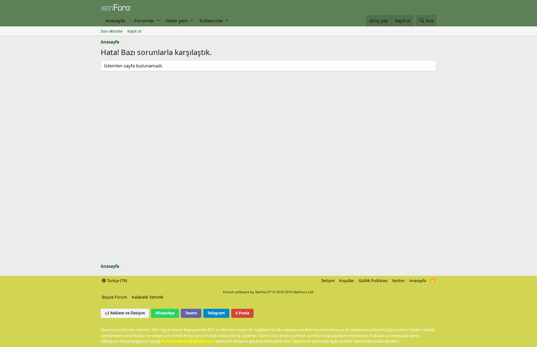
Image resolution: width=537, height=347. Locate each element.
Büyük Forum (114, 297)
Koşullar (346, 280)
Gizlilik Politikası (373, 280)
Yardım (398, 280)
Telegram (216, 313)
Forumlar (144, 20)
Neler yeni (177, 20)
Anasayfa (115, 20)
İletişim (328, 280)
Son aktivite (111, 31)
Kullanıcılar (211, 20)
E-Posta (242, 313)
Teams (191, 313)
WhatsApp (165, 313)
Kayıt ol (134, 31)
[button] (158, 20)
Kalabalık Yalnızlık (147, 297)
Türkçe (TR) (116, 280)
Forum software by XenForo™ (268, 292)
